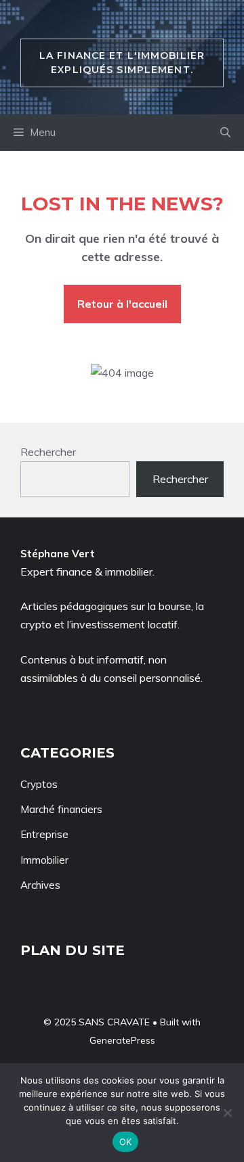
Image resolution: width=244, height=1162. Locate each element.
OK (125, 1141)
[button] (225, 132)
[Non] (227, 1112)
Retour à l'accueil (122, 303)
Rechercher (48, 452)
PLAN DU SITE (72, 950)
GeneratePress (122, 1040)
